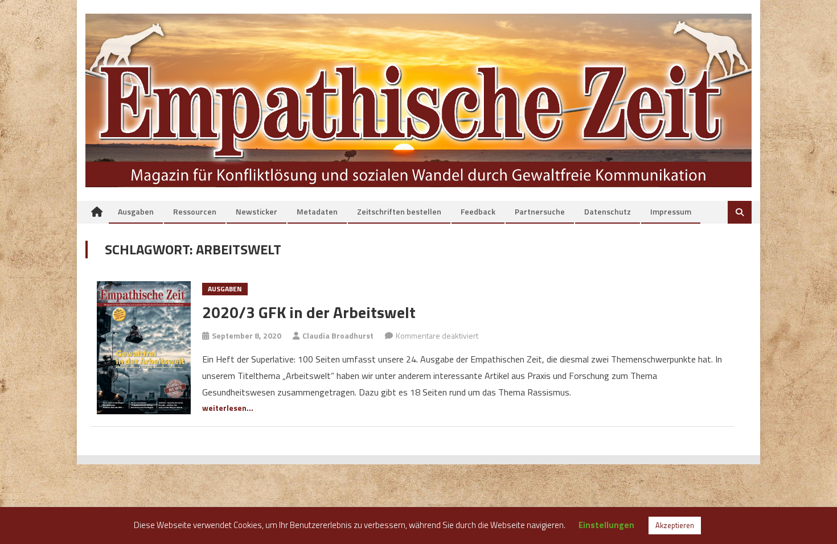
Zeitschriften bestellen (399, 211)
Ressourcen (194, 211)
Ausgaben (136, 211)
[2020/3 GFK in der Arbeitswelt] (144, 347)
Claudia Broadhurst (338, 335)
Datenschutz (607, 211)
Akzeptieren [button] (674, 525)
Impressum (670, 211)
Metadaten (317, 211)
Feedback (478, 211)
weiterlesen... (227, 408)
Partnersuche (540, 211)
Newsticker (256, 211)
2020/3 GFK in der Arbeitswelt (309, 312)
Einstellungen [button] (606, 524)
